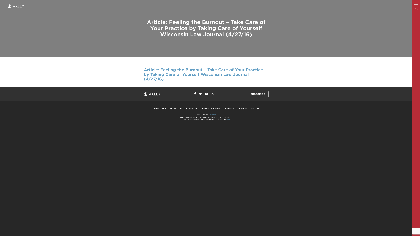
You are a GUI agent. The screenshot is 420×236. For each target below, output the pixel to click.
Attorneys (192, 108)
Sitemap (213, 114)
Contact (256, 108)
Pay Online (176, 108)
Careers (242, 108)
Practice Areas (211, 108)
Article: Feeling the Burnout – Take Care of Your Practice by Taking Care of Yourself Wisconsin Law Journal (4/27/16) (203, 74)
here (229, 119)
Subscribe (258, 94)
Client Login (159, 108)
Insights (229, 108)
